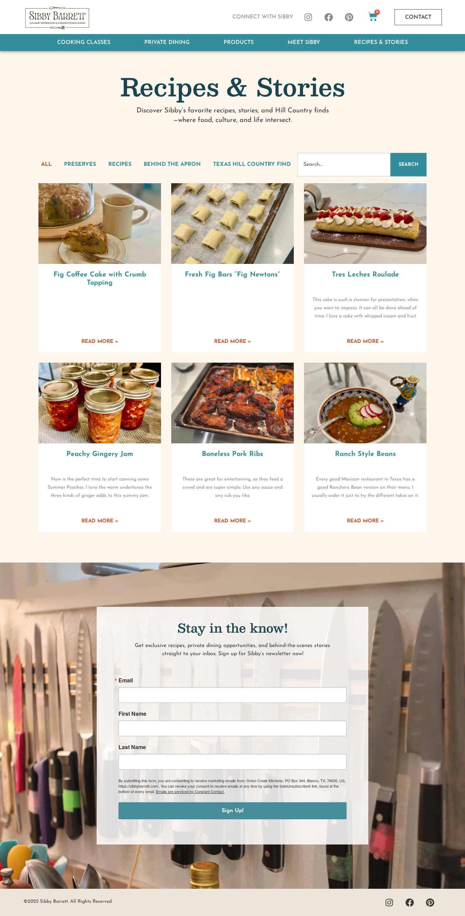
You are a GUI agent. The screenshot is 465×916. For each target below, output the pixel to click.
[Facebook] (328, 17)
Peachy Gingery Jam (99, 454)
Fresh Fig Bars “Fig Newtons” (232, 274)
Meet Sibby (304, 42)
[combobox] (344, 164)
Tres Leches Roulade (365, 274)
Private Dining (167, 42)
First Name (132, 713)
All (46, 164)
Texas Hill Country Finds (253, 164)
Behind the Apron (172, 164)
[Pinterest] (349, 17)
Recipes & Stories (381, 42)
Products (239, 42)
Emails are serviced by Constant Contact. (190, 791)
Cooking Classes (83, 42)
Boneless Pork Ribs (232, 454)
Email (125, 680)
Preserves (80, 164)
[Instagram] (308, 17)
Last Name (132, 747)
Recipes (119, 164)
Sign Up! (232, 811)
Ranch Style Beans (365, 454)
